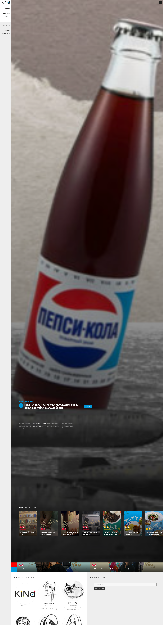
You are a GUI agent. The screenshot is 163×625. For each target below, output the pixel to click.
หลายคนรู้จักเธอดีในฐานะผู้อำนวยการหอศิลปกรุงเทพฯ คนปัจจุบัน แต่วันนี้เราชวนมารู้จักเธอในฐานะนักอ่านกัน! (25, 426)
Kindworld (6, 13)
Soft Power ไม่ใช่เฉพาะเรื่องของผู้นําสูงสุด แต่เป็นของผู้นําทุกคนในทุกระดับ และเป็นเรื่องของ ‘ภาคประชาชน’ (68, 426)
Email (95, 581)
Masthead (7, 28)
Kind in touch (6, 33)
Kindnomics (6, 11)
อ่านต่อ (86, 406)
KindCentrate (6, 19)
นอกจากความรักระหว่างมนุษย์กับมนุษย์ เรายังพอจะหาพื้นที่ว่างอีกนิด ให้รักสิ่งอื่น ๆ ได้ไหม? (53, 426)
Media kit (7, 30)
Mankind (7, 8)
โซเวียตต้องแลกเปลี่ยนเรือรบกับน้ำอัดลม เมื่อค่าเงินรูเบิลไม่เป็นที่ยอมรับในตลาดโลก (39, 425)
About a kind (6, 25)
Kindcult (7, 16)
